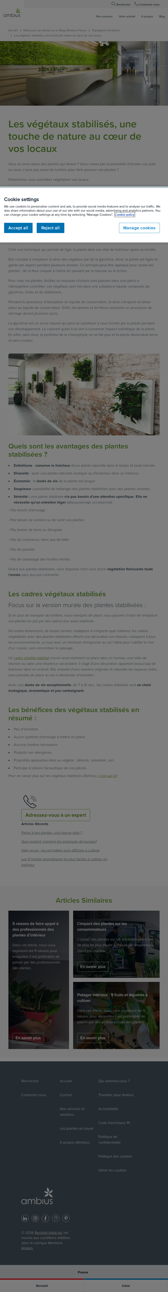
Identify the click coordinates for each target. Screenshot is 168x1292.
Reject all (50, 227)
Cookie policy (125, 214)
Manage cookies (139, 227)
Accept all (18, 227)
